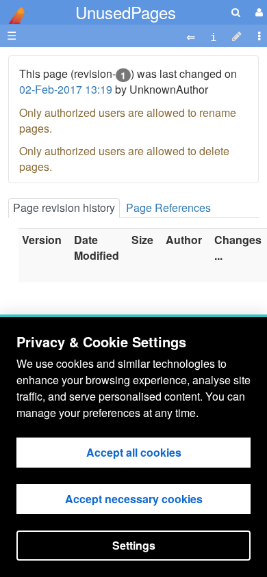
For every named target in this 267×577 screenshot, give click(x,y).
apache (13, 16)
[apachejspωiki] (13, 12)
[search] (236, 12)
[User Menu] (257, 12)
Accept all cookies (133, 452)
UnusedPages (125, 12)
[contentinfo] (213, 36)
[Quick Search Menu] (236, 12)
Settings (133, 545)
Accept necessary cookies (134, 499)
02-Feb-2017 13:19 (65, 89)
